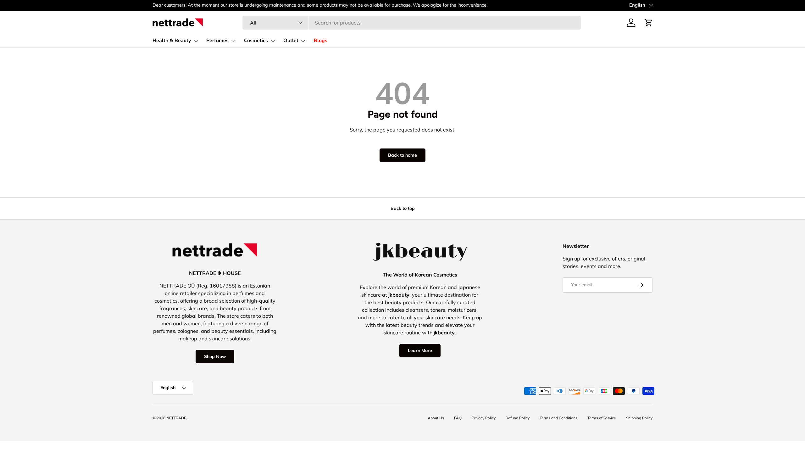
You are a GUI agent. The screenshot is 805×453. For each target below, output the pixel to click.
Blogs (320, 40)
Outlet (290, 40)
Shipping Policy (639, 418)
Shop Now (215, 356)
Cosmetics (256, 40)
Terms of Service (601, 418)
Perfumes (217, 40)
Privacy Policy (484, 418)
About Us (436, 418)
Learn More (420, 350)
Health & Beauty (172, 40)
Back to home (402, 155)
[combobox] (411, 23)
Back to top (403, 208)
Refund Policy (518, 418)
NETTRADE (176, 418)
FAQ (458, 418)
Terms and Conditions (558, 418)
